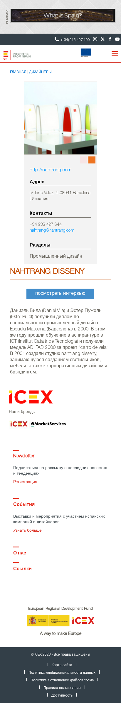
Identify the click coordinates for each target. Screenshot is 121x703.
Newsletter (23, 456)
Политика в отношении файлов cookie (62, 680)
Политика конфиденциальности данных (62, 673)
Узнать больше (27, 531)
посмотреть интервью (60, 293)
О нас (19, 553)
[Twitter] (102, 39)
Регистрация (25, 482)
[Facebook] (110, 39)
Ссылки (22, 569)
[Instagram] (95, 39)
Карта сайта (62, 665)
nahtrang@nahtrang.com (52, 231)
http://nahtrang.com (50, 170)
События (24, 505)
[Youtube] (117, 39)
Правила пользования (62, 688)
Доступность (62, 695)
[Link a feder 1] (84, 53)
